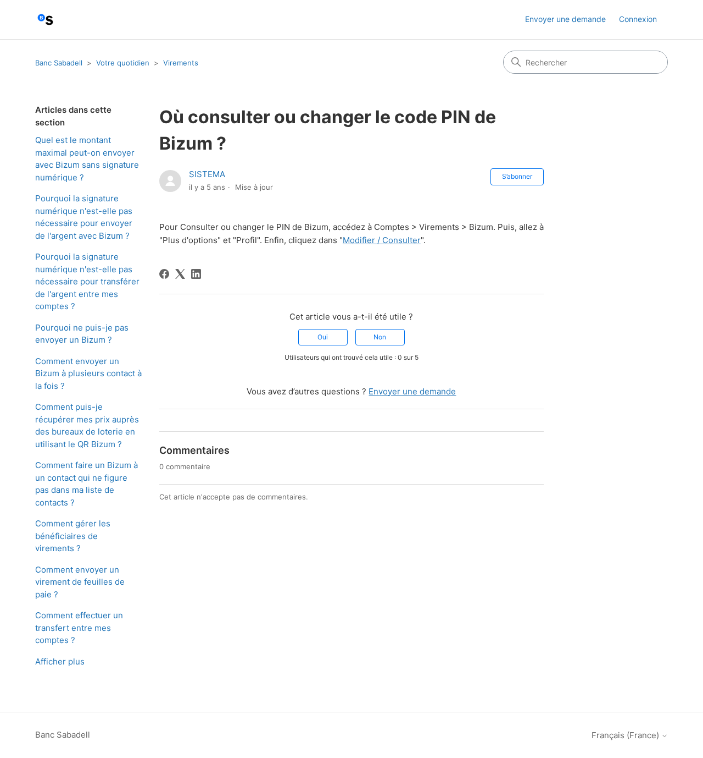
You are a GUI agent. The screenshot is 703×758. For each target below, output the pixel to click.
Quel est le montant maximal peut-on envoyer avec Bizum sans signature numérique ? (87, 159)
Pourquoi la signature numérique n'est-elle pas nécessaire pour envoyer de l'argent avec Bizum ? (83, 217)
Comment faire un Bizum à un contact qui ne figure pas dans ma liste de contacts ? (86, 484)
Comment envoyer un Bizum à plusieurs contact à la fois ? (88, 373)
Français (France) (626, 735)
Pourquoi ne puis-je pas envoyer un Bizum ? (82, 333)
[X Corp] (180, 274)
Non (379, 337)
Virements (180, 62)
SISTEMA (207, 174)
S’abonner (517, 176)
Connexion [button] (638, 19)
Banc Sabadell (58, 62)
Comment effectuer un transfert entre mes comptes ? (79, 627)
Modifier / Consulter (382, 240)
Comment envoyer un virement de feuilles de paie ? (80, 582)
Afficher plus (60, 661)
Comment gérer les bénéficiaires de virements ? (72, 535)
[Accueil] (45, 19)
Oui (322, 337)
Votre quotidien (122, 62)
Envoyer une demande (565, 19)
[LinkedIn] (196, 274)
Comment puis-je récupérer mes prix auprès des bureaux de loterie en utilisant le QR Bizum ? (87, 425)
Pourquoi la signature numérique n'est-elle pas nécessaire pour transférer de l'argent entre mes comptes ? (87, 281)
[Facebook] (164, 274)
